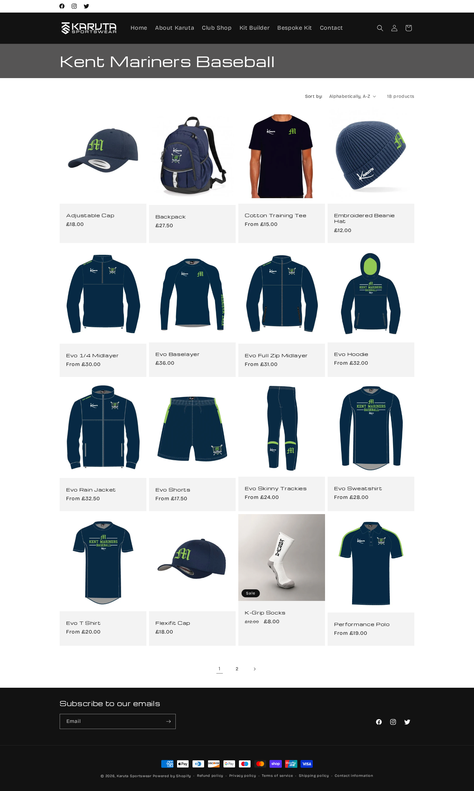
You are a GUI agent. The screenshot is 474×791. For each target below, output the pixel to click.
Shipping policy (314, 776)
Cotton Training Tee (276, 215)
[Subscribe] (168, 721)
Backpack (170, 216)
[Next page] (254, 669)
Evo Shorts (173, 489)
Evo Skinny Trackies (276, 489)
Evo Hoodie (351, 354)
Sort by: (314, 96)
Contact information (354, 776)
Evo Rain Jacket (91, 489)
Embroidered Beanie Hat (364, 218)
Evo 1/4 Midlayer (92, 355)
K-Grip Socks (265, 612)
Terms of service (277, 776)
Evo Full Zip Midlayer (276, 355)
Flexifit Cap (172, 623)
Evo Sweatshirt (358, 489)
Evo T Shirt (83, 623)
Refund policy (210, 776)
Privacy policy (242, 776)
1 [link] (220, 668)
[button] (380, 28)
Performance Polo (362, 624)
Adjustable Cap (90, 215)
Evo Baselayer (177, 354)
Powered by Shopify (172, 776)
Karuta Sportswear (134, 776)
